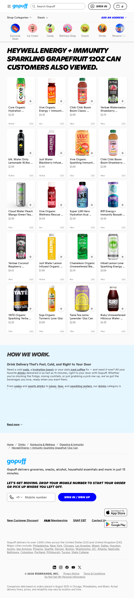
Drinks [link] (21, 444)
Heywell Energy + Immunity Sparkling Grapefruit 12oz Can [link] (45, 447)
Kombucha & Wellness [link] (42, 444)
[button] (120, 6)
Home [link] (10, 444)
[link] (20, 6)
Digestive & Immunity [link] (72, 444)
